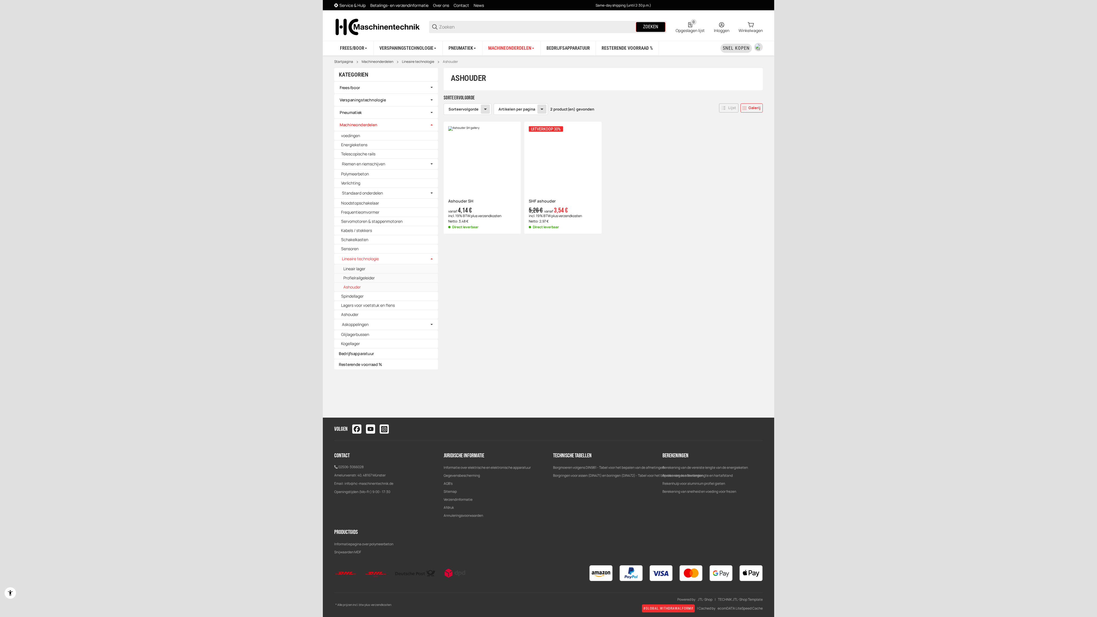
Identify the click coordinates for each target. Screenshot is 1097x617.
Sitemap (450, 491)
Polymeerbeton (355, 174)
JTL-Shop (705, 599)
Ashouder (450, 61)
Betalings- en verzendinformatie (399, 5)
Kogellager (350, 343)
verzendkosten (489, 215)
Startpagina (343, 61)
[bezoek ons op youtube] (370, 429)
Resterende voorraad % (360, 364)
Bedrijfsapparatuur (356, 353)
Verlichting (350, 183)
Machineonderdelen (377, 61)
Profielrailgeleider (359, 278)
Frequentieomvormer (360, 212)
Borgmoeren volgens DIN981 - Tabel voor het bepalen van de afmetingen (608, 467)
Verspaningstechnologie (363, 100)
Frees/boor (350, 87)
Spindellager (352, 296)
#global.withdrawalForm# (668, 608)
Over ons (441, 5)
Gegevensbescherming (462, 475)
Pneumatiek (351, 112)
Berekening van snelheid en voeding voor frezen (699, 491)
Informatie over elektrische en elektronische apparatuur (487, 467)
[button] (728, 108)
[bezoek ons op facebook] (356, 429)
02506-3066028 (351, 466)
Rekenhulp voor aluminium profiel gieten (693, 483)
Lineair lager (354, 268)
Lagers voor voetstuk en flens (368, 305)
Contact (461, 5)
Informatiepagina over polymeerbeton (363, 544)
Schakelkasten (354, 239)
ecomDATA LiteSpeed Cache (740, 608)
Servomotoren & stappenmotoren (372, 221)
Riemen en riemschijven (363, 164)
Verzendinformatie (458, 499)
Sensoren (350, 248)
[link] (386, 88)
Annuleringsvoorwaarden (463, 515)
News (479, 5)
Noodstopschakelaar (360, 203)
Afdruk (449, 507)
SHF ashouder (542, 201)
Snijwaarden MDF (347, 552)
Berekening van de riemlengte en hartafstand (697, 475)
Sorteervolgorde (464, 109)
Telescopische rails (358, 154)
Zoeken (650, 26)
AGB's (448, 483)
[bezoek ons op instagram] (384, 429)
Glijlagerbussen (355, 334)
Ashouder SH (460, 201)
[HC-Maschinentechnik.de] (377, 26)
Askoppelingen (355, 324)
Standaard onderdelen (362, 193)
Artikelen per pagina (517, 109)
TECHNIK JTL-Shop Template (740, 599)
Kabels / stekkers (356, 230)
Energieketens (354, 144)
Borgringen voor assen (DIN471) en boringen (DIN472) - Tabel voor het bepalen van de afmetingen (628, 475)
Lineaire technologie (418, 61)
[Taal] (758, 47)
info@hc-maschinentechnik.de (369, 483)
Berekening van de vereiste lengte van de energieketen (705, 467)
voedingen (350, 135)
